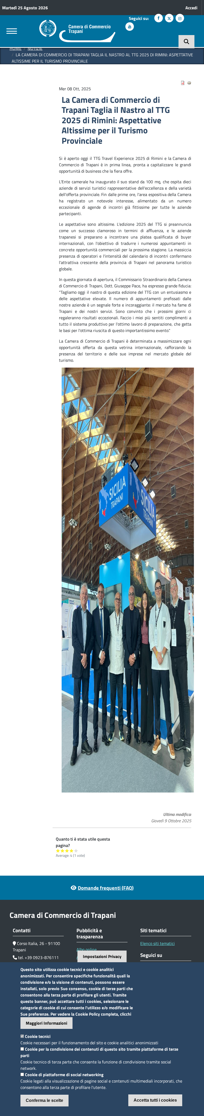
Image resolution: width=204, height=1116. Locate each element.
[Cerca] (186, 41)
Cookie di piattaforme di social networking (64, 1074)
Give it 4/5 (71, 851)
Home (16, 48)
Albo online (86, 949)
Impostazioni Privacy (102, 956)
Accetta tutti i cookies (155, 1100)
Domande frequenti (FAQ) (106, 888)
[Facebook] (158, 18)
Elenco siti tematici (157, 943)
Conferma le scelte (44, 1100)
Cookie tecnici (37, 1036)
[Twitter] (169, 18)
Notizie (35, 48)
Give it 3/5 (67, 851)
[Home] (77, 23)
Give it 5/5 (76, 851)
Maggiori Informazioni (46, 1023)
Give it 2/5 (62, 851)
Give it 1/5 (58, 851)
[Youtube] (129, 26)
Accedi (191, 8)
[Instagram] (180, 18)
